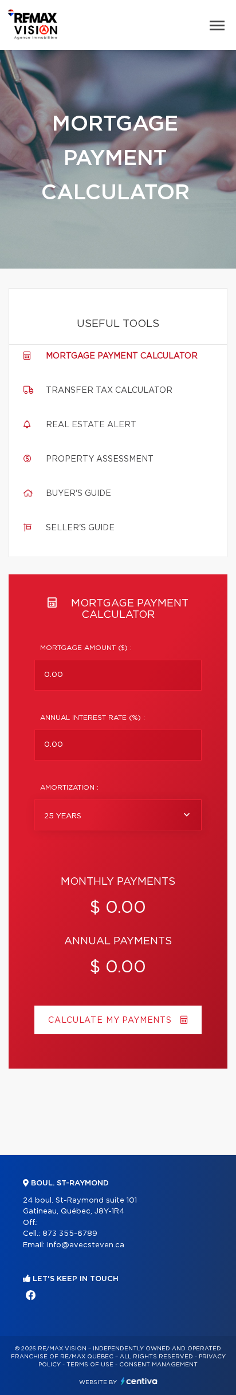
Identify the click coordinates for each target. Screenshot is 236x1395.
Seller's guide (80, 528)
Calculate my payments (111, 1020)
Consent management (158, 1365)
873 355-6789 (69, 1234)
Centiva (139, 1381)
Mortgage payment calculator (122, 356)
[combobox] (118, 814)
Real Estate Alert (91, 425)
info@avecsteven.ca (85, 1245)
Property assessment (100, 459)
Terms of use (89, 1365)
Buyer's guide (78, 494)
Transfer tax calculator (109, 391)
